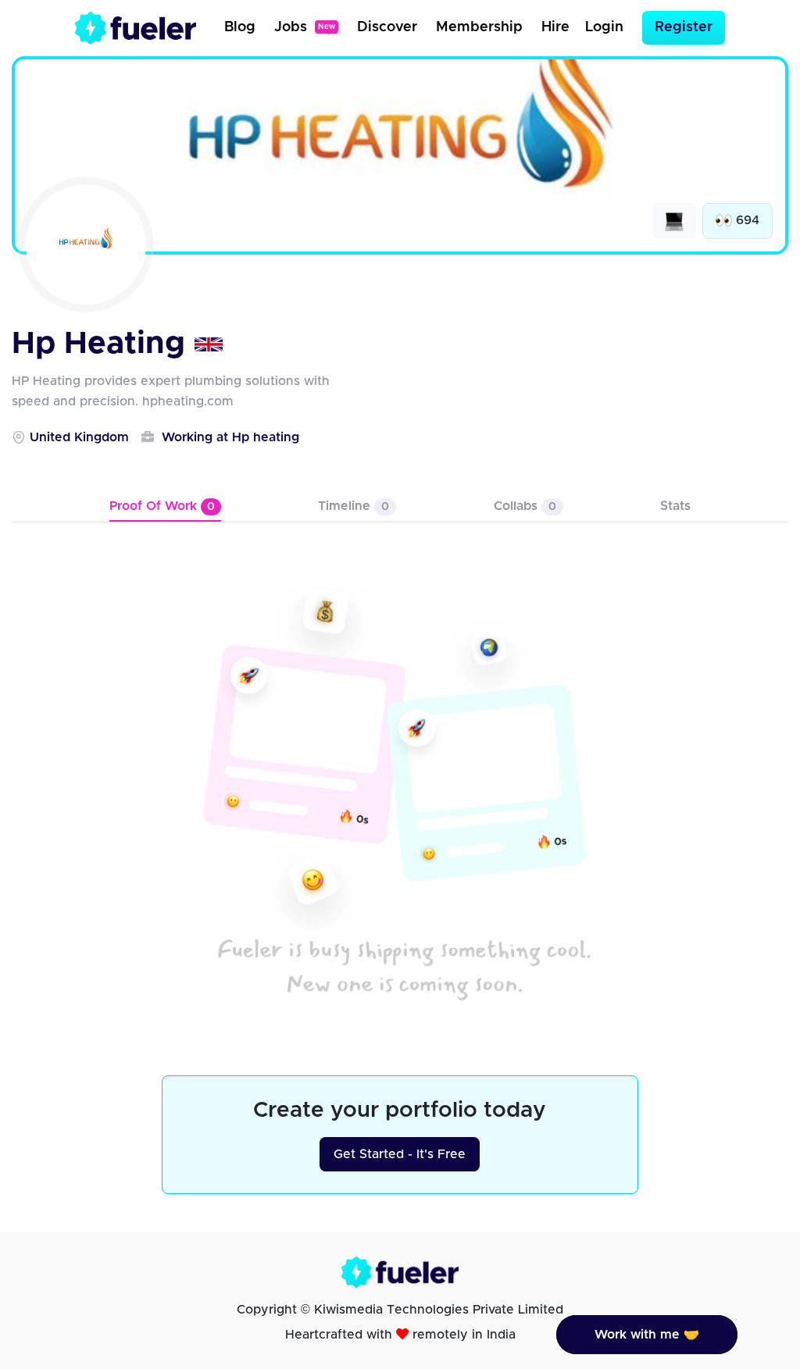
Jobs (304, 27)
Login (604, 27)
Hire (555, 27)
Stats (675, 506)
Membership (479, 27)
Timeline (353, 506)
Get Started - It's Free (400, 1154)
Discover (387, 27)
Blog (239, 27)
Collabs (525, 506)
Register (683, 27)
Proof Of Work (162, 506)
